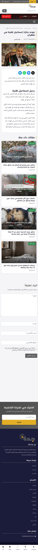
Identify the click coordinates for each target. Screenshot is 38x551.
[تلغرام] (20, 73)
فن (35, 517)
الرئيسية (34, 28)
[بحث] (4, 10)
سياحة (34, 509)
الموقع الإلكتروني (31, 343)
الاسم (34, 324)
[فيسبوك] (28, 73)
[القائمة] (34, 21)
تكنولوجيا (33, 501)
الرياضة (34, 497)
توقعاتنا (34, 505)
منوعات (34, 513)
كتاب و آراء (33, 521)
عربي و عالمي (27, 28)
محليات (34, 485)
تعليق (34, 296)
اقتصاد (34, 493)
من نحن (34, 470)
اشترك (19, 422)
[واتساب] (24, 73)
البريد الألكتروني (31, 333)
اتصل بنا (34, 473)
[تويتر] (33, 73)
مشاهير (34, 525)
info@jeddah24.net (28, 536)
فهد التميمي (17, 39)
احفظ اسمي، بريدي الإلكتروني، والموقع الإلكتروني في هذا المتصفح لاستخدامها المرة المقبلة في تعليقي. (20, 349)
